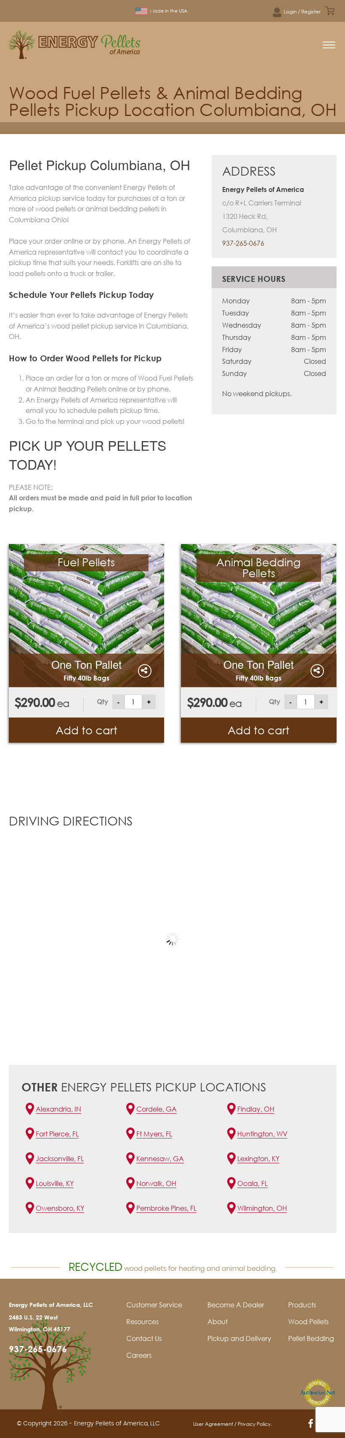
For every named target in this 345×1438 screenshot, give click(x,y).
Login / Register (302, 11)
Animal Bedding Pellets (258, 567)
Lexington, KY (258, 1158)
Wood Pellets (308, 1321)
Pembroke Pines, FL (166, 1208)
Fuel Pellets (86, 562)
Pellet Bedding (311, 1338)
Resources (142, 1321)
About (217, 1321)
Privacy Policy (254, 1424)
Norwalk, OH (156, 1183)
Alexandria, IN (58, 1109)
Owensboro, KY (60, 1208)
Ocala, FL (252, 1183)
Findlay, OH (255, 1109)
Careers (138, 1355)
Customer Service (154, 1305)
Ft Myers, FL (154, 1134)
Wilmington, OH (262, 1208)
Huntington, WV (262, 1134)
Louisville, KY (55, 1183)
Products (302, 1305)
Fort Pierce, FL (57, 1134)
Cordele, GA (156, 1109)
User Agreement (213, 1424)
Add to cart (86, 730)
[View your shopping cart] (329, 10)
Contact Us (144, 1338)
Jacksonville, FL (60, 1158)
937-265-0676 (243, 243)
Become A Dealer (235, 1305)
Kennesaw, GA (160, 1158)
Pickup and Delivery (239, 1338)
